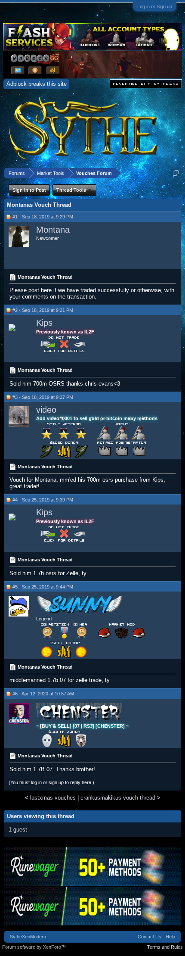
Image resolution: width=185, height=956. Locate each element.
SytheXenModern (28, 936)
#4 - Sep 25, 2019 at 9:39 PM (42, 499)
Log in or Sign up (154, 6)
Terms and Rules (165, 947)
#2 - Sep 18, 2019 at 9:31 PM (42, 310)
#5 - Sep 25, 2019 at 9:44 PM (42, 586)
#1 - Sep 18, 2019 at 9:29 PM (42, 216)
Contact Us (149, 936)
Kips (44, 322)
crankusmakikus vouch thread (117, 797)
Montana (53, 229)
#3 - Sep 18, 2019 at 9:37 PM (42, 397)
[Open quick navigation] (176, 173)
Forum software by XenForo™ (34, 947)
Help (170, 936)
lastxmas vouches (53, 797)
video (46, 409)
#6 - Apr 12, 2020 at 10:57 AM (43, 693)
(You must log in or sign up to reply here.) (51, 782)
